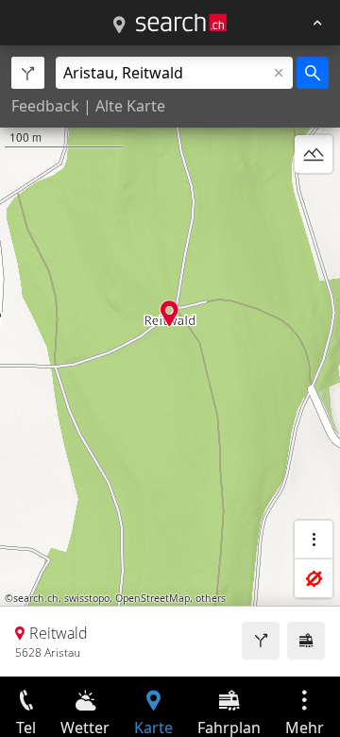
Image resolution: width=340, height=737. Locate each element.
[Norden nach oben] (313, 199)
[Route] (261, 641)
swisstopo (87, 598)
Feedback (45, 105)
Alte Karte (130, 105)
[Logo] (181, 22)
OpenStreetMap (152, 598)
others (211, 598)
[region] (170, 361)
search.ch (36, 598)
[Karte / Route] (119, 25)
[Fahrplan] (306, 641)
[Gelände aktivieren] (313, 154)
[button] (169, 313)
